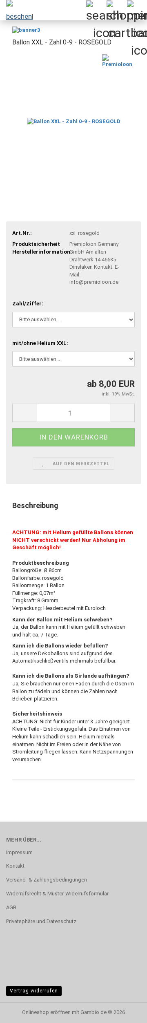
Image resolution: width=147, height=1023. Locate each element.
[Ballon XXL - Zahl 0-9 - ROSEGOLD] (73, 115)
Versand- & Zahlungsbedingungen (46, 880)
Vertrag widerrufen (34, 991)
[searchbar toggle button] (96, 10)
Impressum (19, 852)
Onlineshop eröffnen (46, 1012)
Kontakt (15, 866)
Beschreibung (35, 505)
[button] (24, 413)
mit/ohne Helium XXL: (40, 343)
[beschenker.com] (16, 10)
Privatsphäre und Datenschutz (41, 921)
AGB (11, 907)
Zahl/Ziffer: (27, 303)
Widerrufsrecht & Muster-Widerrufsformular (57, 893)
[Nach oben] (22, 1011)
